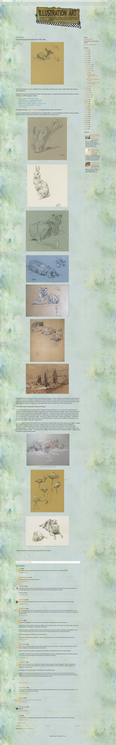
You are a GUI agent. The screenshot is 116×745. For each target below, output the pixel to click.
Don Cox (21, 620)
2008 (87, 122)
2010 (87, 118)
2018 (87, 101)
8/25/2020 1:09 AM (23, 702)
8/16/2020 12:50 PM (23, 693)
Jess (20, 715)
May (88, 88)
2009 (87, 120)
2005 (87, 129)
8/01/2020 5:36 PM (23, 682)
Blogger (64, 736)
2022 (87, 58)
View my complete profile (90, 44)
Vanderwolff (22, 586)
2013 (87, 112)
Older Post (77, 726)
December (89, 64)
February (89, 94)
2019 (87, 99)
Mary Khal (21, 697)
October (89, 68)
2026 (87, 50)
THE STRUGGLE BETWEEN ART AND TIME (92, 76)
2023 (87, 56)
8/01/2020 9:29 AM (23, 615)
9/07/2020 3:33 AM (23, 710)
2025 (87, 52)
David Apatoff (22, 644)
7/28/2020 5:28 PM (23, 572)
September (90, 70)
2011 (87, 116)
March (88, 92)
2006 (87, 126)
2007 (87, 124)
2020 (87, 62)
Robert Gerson (22, 687)
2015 (87, 108)
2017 (87, 103)
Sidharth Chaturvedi (24, 577)
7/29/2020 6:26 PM (23, 594)
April (88, 90)
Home (48, 726)
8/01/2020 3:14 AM (23, 603)
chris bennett (22, 599)
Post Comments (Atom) (27, 728)
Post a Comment (21, 722)
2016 (87, 105)
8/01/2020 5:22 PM (23, 657)
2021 (87, 60)
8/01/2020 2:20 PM (23, 639)
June (88, 86)
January (89, 97)
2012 (87, 114)
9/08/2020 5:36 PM (23, 719)
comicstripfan (22, 608)
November (89, 66)
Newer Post (19, 726)
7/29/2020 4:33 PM (23, 581)
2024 (87, 54)
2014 (87, 110)
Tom (20, 568)
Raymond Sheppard (33, 109)
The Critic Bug (22, 706)
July (88, 72)
